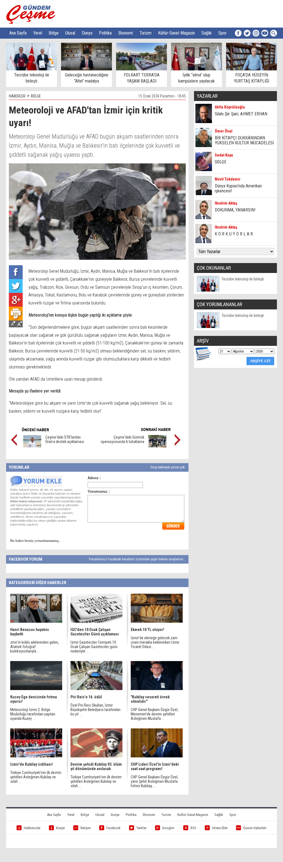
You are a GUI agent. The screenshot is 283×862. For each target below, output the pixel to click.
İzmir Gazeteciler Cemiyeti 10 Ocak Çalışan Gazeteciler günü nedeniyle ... (93, 646)
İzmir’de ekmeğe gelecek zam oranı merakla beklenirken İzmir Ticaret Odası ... (155, 642)
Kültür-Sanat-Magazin (176, 33)
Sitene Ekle (219, 828)
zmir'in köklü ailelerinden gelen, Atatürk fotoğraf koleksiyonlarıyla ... (34, 646)
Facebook (113, 828)
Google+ (168, 828)
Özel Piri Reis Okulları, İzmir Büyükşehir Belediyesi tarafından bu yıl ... (95, 709)
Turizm (145, 33)
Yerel (37, 33)
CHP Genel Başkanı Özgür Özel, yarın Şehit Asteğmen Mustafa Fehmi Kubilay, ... (154, 781)
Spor (222, 33)
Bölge (54, 33)
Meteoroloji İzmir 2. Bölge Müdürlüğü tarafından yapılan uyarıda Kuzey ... (32, 714)
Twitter (141, 828)
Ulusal (70, 33)
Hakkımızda (32, 828)
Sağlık (206, 33)
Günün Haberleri (254, 828)
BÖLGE (36, 96)
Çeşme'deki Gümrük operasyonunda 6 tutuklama (122, 439)
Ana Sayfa (18, 33)
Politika (105, 33)
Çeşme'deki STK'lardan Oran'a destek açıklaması (64, 439)
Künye (60, 828)
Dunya (87, 33)
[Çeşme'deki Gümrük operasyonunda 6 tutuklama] (157, 446)
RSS (193, 828)
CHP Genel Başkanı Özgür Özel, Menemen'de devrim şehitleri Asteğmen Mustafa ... (154, 714)
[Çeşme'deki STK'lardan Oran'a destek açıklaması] (32, 446)
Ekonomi (125, 33)
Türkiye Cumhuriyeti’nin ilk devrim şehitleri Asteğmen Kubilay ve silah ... (35, 777)
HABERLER (17, 96)
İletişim (85, 828)
